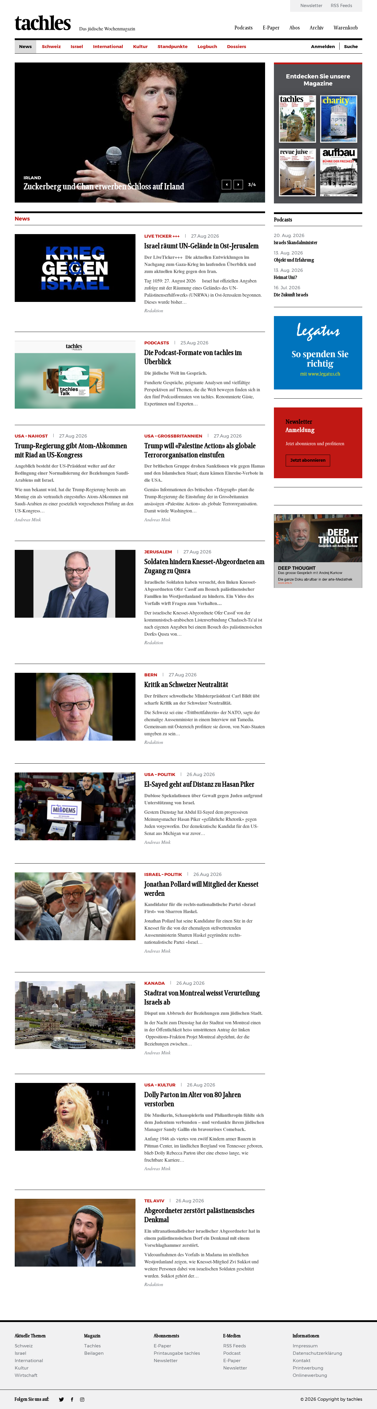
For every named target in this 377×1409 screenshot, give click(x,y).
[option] (140, 133)
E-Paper (271, 28)
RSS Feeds (341, 6)
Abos (295, 28)
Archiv (317, 28)
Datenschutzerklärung (317, 1353)
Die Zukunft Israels (291, 294)
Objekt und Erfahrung (294, 260)
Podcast (232, 1353)
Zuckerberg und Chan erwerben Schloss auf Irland (104, 187)
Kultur (140, 47)
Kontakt (301, 1361)
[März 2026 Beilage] (338, 120)
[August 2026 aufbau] (338, 173)
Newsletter (311, 6)
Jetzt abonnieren (307, 460)
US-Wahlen (239, 100)
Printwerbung (308, 1368)
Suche (351, 47)
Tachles (92, 1346)
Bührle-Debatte (244, 73)
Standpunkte (173, 47)
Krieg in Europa (244, 86)
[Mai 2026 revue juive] (297, 173)
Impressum (305, 1346)
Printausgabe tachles (177, 1353)
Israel (77, 47)
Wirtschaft (26, 1375)
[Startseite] (43, 22)
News (25, 47)
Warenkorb (346, 28)
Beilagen (94, 1353)
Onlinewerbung (310, 1375)
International (108, 47)
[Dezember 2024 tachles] (297, 120)
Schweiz (51, 47)
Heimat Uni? (285, 277)
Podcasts (243, 28)
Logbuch (207, 47)
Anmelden (323, 47)
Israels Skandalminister (296, 242)
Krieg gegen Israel (247, 60)
